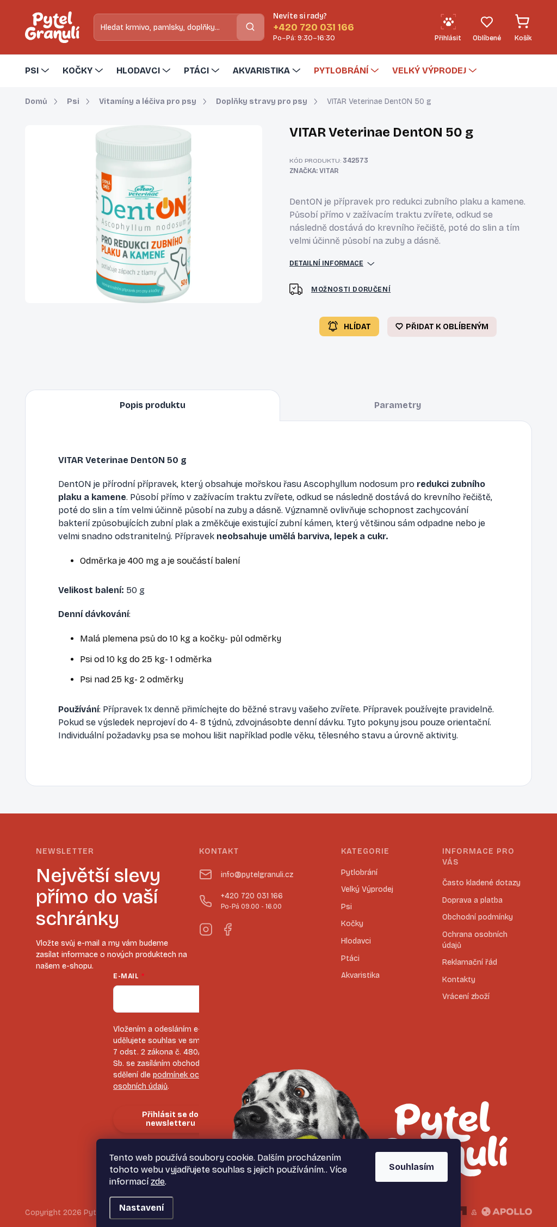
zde (158, 1181)
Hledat (250, 27)
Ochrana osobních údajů (475, 940)
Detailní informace (326, 263)
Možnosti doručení (351, 289)
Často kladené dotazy (481, 882)
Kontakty (458, 979)
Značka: (313, 171)
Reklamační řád (469, 962)
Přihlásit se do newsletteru (170, 1119)
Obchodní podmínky (477, 917)
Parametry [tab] (397, 405)
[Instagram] (205, 927)
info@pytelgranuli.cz (257, 874)
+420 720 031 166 (252, 900)
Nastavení (141, 1208)
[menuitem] (38, 70)
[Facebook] (227, 927)
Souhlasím (411, 1167)
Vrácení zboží (466, 996)
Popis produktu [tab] (152, 405)
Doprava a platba (472, 900)
